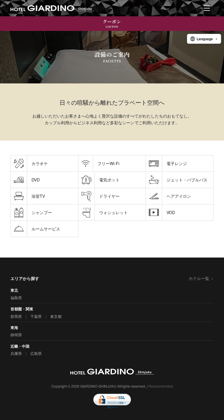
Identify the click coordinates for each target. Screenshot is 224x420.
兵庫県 (16, 353)
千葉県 (36, 316)
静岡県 (16, 334)
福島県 (16, 297)
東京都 (56, 316)
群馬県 (16, 316)
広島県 (36, 353)
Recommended (160, 386)
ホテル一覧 (199, 278)
